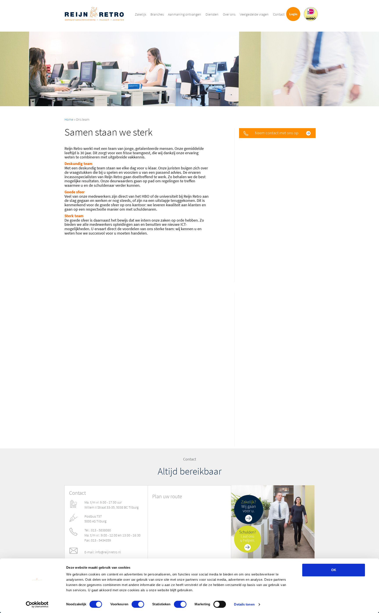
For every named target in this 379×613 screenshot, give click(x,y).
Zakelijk (140, 14)
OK (333, 570)
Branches (157, 14)
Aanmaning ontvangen (184, 14)
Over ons (229, 14)
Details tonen (244, 604)
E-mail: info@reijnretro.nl (102, 552)
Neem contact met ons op (276, 133)
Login (293, 14)
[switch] (138, 604)
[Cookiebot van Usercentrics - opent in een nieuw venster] (37, 604)
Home (68, 119)
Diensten (212, 14)
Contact (278, 14)
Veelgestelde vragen (254, 14)
